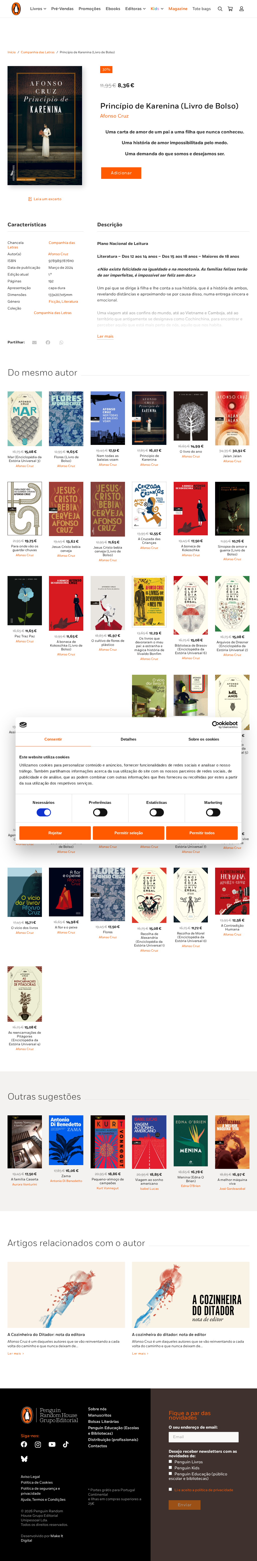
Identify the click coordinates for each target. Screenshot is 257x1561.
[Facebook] (24, 1444)
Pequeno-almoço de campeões (108, 1181)
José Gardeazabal (232, 1189)
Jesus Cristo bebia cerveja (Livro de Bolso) (107, 551)
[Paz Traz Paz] (25, 579)
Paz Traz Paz (25, 636)
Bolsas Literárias (103, 1421)
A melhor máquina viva (232, 1182)
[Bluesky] (24, 1459)
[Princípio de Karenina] (149, 394)
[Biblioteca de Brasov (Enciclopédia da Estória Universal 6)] (191, 579)
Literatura (69, 301)
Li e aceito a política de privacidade (203, 1490)
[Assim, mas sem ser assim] (25, 677)
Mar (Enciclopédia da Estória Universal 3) (25, 459)
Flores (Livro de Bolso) (66, 459)
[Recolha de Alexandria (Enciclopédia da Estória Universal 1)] (149, 870)
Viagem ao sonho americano (149, 1182)
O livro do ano (191, 452)
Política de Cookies (37, 1482)
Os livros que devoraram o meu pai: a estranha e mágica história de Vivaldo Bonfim (149, 646)
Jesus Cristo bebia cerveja (66, 549)
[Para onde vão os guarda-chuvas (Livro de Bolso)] (108, 677)
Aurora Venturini (24, 1184)
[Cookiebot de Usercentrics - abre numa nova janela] (216, 725)
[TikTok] (66, 1444)
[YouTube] (51, 1444)
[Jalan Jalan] (232, 394)
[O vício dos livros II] (149, 677)
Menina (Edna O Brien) (190, 1179)
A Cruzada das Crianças (149, 541)
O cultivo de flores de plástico (107, 643)
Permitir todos (202, 833)
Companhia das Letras (37, 52)
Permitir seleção (128, 833)
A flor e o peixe (66, 927)
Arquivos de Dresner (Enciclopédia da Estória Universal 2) (232, 646)
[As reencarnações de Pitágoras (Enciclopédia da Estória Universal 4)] (25, 969)
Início (12, 52)
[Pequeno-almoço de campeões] (108, 1118)
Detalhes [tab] (128, 739)
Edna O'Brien (191, 1186)
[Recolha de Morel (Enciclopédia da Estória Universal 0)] (191, 870)
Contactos (97, 1446)
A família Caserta (24, 1179)
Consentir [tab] (53, 739)
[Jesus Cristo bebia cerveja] (66, 484)
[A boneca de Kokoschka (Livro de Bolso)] (66, 579)
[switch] (100, 812)
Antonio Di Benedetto (66, 1181)
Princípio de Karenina (149, 458)
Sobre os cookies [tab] (203, 739)
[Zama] (66, 1118)
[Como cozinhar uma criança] (191, 677)
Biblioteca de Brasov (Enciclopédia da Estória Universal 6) (191, 649)
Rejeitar (55, 833)
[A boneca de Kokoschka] (191, 484)
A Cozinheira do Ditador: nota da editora (46, 1334)
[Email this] (34, 342)
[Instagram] (38, 1444)
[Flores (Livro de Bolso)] (66, 394)
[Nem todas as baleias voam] (108, 394)
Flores (108, 932)
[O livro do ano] (191, 394)
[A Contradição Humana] (232, 870)
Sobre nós (97, 1409)
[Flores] (108, 870)
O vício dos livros (24, 928)
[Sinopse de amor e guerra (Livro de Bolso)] (232, 484)
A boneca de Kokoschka (190, 548)
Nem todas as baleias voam (108, 458)
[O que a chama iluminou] (66, 677)
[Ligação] (242, 9)
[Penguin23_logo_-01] (16, 9)
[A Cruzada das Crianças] (149, 484)
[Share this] (48, 342)
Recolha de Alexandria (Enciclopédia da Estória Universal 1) (149, 940)
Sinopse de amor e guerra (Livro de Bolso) (232, 550)
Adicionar (121, 173)
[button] (220, 9)
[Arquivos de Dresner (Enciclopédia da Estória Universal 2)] (232, 579)
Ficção (54, 301)
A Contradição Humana (232, 927)
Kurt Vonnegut (108, 1188)
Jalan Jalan (232, 456)
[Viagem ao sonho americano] (149, 1118)
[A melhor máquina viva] (232, 1118)
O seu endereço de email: (193, 1427)
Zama (66, 1176)
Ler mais (105, 336)
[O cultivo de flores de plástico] (108, 579)
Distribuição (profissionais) (113, 1439)
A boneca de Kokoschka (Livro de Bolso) (66, 646)
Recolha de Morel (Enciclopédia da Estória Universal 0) (191, 937)
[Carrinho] (230, 9)
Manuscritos (99, 1415)
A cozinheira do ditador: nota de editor (169, 1334)
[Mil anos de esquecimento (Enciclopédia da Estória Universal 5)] (232, 677)
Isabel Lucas (149, 1189)
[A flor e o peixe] (66, 870)
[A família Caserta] (25, 1118)
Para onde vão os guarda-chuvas (24, 548)
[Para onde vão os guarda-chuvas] (25, 484)
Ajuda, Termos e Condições (43, 1499)
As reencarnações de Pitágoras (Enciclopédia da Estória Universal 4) (24, 1038)
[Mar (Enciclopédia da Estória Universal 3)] (25, 394)
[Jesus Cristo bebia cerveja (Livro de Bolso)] (108, 484)
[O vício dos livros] (25, 870)
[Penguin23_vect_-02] (103, 1474)
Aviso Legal (30, 1477)
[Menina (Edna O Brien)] (191, 1118)
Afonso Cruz (114, 116)
